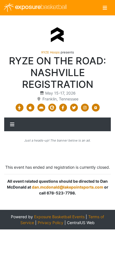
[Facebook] (63, 108)
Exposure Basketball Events (59, 216)
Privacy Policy (50, 222)
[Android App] (41, 108)
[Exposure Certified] (52, 108)
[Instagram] (85, 108)
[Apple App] (30, 108)
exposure (40, 7)
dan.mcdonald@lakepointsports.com (67, 187)
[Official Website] (95, 108)
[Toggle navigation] (105, 7)
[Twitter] (74, 108)
